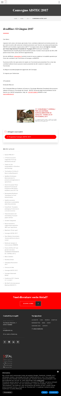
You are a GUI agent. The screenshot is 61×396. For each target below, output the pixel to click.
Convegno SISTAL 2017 (11, 233)
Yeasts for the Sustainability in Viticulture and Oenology (12, 166)
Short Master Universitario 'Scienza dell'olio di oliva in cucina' (12, 238)
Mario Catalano (9, 256)
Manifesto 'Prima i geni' (11, 230)
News (22, 18)
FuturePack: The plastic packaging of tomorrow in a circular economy (12, 208)
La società (35, 320)
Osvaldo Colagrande (10, 220)
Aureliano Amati (9, 259)
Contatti (45, 325)
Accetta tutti (53, 392)
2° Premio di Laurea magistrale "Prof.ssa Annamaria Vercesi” (10, 159)
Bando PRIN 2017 (9, 154)
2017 (28, 18)
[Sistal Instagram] (9, 342)
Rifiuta (44, 392)
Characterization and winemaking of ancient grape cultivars (11, 215)
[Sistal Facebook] (4, 342)
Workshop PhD (36, 322)
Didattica (54, 320)
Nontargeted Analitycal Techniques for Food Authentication (11, 195)
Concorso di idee (9, 267)
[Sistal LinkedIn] (13, 342)
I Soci (41, 320)
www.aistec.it (18, 56)
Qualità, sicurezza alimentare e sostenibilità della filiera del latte (12, 202)
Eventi (49, 322)
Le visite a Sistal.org (11, 334)
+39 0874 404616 (33, 92)
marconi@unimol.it (8, 94)
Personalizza (7, 392)
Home (15, 18)
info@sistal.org (7, 330)
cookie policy (40, 380)
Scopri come (28, 303)
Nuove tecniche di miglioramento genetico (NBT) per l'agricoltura (11, 225)
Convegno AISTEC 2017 (11, 270)
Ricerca (47, 320)
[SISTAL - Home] (6, 2)
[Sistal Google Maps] (18, 342)
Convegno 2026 (36, 325)
